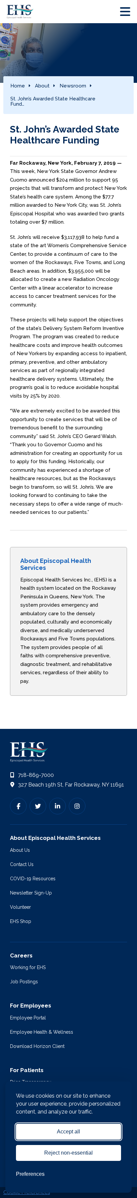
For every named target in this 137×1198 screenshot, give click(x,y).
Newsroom (73, 86)
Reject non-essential (68, 1153)
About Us (20, 850)
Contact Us (22, 864)
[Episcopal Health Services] (21, 11)
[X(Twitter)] (38, 806)
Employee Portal (28, 1017)
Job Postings (24, 981)
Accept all (68, 1131)
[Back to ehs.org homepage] (68, 752)
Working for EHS (28, 967)
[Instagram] (77, 806)
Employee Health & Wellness (41, 1032)
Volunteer (20, 907)
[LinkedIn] (57, 806)
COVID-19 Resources (33, 878)
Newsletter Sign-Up (31, 893)
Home (17, 86)
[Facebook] (18, 806)
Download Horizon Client (37, 1046)
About (42, 86)
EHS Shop (20, 921)
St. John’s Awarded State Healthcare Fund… (52, 101)
